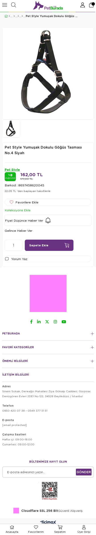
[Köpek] (14, 16)
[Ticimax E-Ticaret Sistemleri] (48, 522)
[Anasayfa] (9, 16)
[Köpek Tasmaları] (18, 16)
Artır (19, 245)
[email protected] (14, 425)
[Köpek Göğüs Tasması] (22, 16)
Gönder (84, 472)
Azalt (8, 245)
